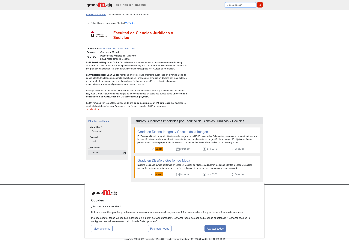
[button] (137, 109)
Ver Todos (130, 23)
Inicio (118, 4)
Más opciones (102, 228)
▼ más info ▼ (93, 109)
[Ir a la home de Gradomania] (99, 5)
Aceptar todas (215, 228)
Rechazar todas (159, 228)
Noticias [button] (127, 4)
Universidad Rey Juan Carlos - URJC (118, 48)
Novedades (140, 4)
